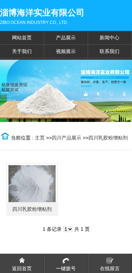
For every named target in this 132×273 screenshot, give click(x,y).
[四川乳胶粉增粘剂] (32, 182)
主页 (40, 138)
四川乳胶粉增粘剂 (108, 138)
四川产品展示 (66, 138)
